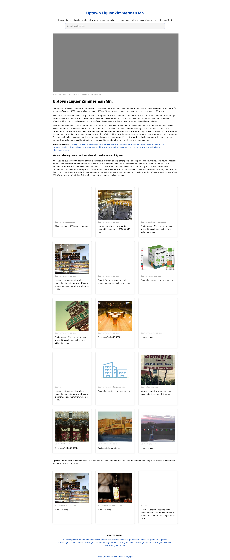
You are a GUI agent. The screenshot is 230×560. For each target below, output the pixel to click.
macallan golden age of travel (105, 539)
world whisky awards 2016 (153, 144)
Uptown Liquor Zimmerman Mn (115, 13)
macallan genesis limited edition (77, 539)
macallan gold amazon (130, 539)
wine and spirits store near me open (102, 144)
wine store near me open (135, 147)
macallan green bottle (115, 545)
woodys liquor (153, 147)
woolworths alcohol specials (66, 147)
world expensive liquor (130, 144)
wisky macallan (79, 144)
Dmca (99, 556)
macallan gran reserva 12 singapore (98, 542)
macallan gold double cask (70, 542)
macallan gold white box (161, 542)
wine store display (61, 150)
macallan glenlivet (141, 542)
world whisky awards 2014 (91, 147)
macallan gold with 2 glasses (154, 539)
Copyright (128, 556)
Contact (106, 556)
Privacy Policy (117, 556)
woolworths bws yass (114, 147)
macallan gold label (124, 542)
